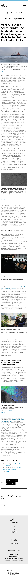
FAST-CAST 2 (10, 421)
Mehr (4, 506)
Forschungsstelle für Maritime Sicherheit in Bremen (13, 287)
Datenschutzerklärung (14, 556)
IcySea (6, 471)
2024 (7, 12)
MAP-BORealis (15, 419)
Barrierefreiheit (14, 554)
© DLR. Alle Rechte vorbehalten (10, 334)
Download (3, 71)
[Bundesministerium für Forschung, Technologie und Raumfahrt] (14, 578)
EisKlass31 (23, 419)
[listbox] (4, 12)
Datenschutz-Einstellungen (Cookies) (14, 558)
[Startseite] (1, 12)
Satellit (8, 480)
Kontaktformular (14, 543)
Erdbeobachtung (10, 484)
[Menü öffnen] (24, 5)
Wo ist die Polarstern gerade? (10, 469)
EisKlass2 (4, 421)
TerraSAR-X (18, 467)
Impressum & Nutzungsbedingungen (14, 560)
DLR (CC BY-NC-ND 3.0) (8, 197)
